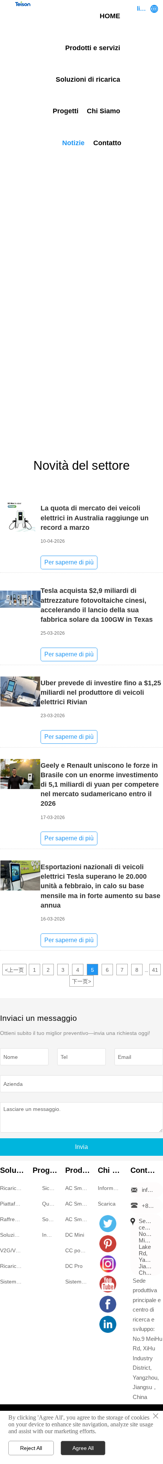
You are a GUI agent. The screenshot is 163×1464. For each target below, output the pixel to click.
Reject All (31, 1448)
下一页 (81, 981)
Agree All (83, 1448)
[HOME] (22, 4)
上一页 (14, 970)
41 (155, 970)
